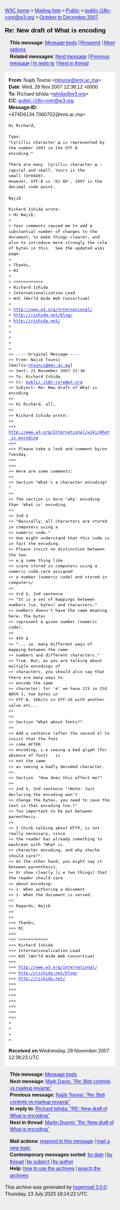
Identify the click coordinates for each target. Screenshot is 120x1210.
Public (73, 10)
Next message (71, 56)
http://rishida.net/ (37, 320)
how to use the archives (48, 1168)
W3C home (17, 10)
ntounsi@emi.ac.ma (76, 80)
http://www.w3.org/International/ (53, 309)
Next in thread (73, 63)
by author (63, 1161)
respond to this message (66, 1141)
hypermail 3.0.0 (89, 1187)
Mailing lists (48, 10)
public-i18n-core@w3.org (46, 100)
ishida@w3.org (69, 94)
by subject (38, 1161)
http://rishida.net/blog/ (43, 315)
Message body (61, 42)
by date (96, 1154)
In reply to (43, 63)
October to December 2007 (68, 17)
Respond (90, 42)
